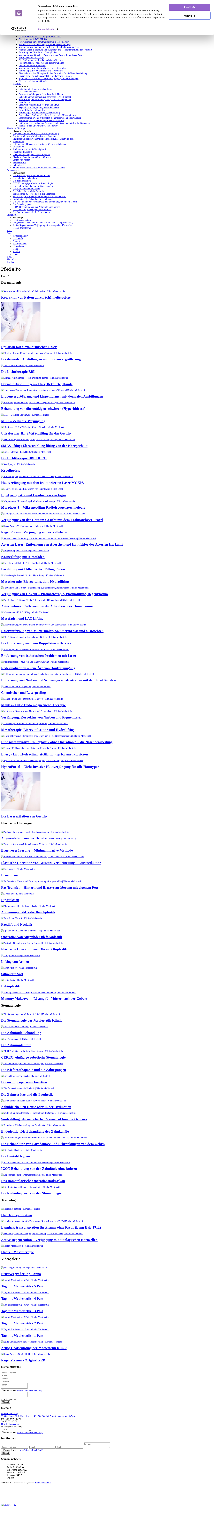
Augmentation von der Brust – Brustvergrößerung (36, 133)
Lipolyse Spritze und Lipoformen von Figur (39, 104)
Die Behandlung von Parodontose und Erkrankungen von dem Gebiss (45, 201)
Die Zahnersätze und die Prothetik (28, 191)
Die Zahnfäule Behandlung (25, 178)
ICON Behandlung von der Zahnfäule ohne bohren (36, 207)
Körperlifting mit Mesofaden (32, 110)
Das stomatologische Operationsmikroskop (32, 209)
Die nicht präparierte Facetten (26, 188)
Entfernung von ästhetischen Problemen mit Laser (41, 120)
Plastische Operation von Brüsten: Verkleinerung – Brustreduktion (43, 139)
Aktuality (17, 241)
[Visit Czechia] (8, 1505)
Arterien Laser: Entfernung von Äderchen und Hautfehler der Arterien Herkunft (55, 49)
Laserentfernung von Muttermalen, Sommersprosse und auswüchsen (50, 118)
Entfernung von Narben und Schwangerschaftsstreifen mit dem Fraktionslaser (54, 123)
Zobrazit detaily (46, 29)
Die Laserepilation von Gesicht (33, 81)
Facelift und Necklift (22, 152)
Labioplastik (18, 165)
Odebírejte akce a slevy (12, 1426)
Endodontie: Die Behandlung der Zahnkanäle (34, 199)
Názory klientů (19, 243)
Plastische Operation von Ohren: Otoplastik (33, 157)
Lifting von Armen (21, 160)
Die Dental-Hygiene (22, 204)
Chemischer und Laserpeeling (32, 65)
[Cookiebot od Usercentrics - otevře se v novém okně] (19, 29)
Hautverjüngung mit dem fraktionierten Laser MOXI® (44, 42)
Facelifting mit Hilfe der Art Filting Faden (38, 52)
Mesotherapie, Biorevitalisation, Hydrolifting (39, 112)
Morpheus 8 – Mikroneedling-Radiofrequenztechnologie (44, 44)
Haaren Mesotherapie (22, 228)
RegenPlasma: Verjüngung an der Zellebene (39, 107)
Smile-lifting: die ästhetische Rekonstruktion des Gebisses (39, 196)
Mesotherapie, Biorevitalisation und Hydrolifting (41, 70)
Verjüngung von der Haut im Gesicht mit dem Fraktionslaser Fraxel (49, 47)
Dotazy (16, 254)
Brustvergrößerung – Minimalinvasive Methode (34, 136)
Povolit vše (189, 7)
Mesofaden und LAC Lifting (32, 57)
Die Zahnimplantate (22, 180)
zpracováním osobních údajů (30, 1390)
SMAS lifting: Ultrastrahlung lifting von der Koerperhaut (45, 99)
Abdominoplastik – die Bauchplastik (29, 149)
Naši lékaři (18, 238)
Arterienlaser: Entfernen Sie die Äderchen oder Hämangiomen (47, 115)
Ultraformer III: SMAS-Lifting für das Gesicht (40, 36)
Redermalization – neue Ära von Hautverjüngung (41, 63)
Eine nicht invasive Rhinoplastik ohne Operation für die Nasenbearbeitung (53, 73)
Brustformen (18, 141)
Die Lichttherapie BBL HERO (33, 39)
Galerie (16, 249)
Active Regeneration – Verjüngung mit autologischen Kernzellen (42, 225)
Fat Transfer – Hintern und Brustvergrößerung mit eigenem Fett (42, 144)
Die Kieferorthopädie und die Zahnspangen (33, 186)
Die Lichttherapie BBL (29, 91)
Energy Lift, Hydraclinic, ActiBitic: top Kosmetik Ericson (45, 76)
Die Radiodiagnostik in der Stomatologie (31, 212)
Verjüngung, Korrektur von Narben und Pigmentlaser (43, 68)
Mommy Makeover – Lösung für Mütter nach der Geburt (39, 167)
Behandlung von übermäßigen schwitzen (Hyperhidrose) (45, 97)
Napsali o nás (19, 246)
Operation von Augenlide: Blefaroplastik (31, 154)
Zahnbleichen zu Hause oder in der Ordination (34, 194)
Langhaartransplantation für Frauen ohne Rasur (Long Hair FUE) (43, 222)
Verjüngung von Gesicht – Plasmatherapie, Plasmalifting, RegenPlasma (51, 55)
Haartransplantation (22, 220)
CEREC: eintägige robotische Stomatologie (33, 183)
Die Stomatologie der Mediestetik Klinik (31, 175)
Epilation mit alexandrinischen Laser (35, 89)
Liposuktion (18, 146)
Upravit (188, 16)
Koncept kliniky (20, 236)
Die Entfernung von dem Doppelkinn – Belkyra (41, 60)
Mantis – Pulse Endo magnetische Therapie (38, 125)
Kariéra (16, 251)
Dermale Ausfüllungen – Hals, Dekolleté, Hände (41, 94)
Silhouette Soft (19, 162)
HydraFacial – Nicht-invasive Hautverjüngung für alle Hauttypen (48, 78)
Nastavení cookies (43, 1482)
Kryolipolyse (25, 102)
